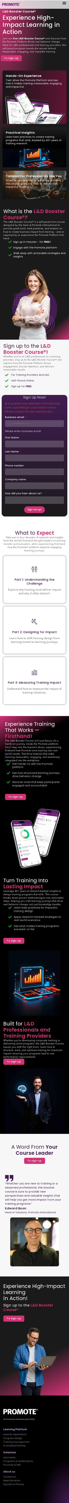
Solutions (9, 1452)
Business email (15, 417)
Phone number (14, 465)
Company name (15, 479)
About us (9, 1471)
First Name (12, 437)
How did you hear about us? (23, 493)
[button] (64, 3)
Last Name (12, 451)
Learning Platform (15, 1429)
